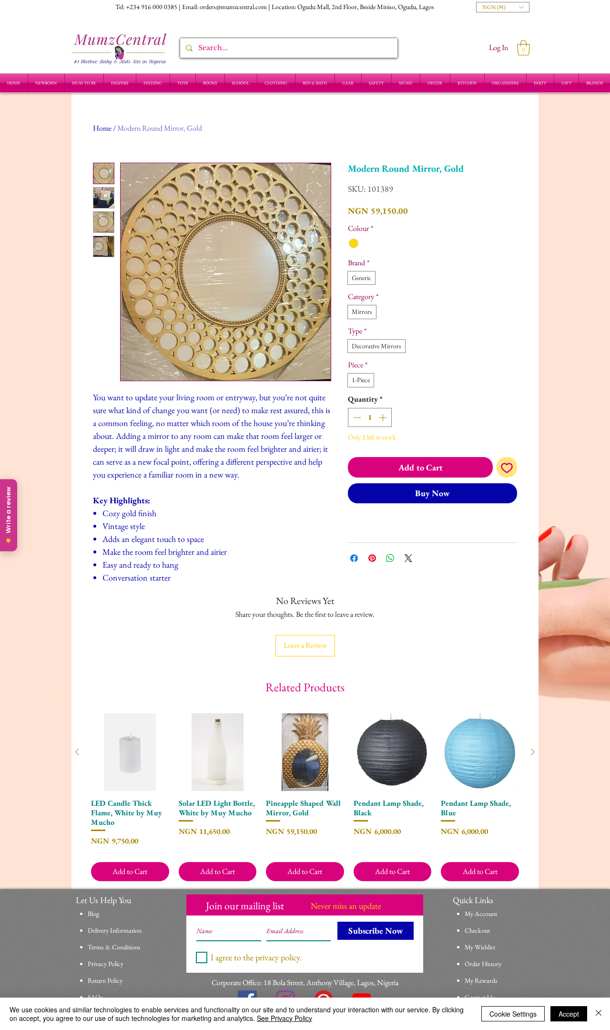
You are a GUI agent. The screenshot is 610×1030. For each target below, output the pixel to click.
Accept (569, 1014)
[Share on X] (408, 558)
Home (102, 128)
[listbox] (502, 7)
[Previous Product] (77, 752)
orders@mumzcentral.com (233, 6)
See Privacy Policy (284, 1018)
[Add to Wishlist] (507, 467)
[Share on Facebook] (354, 558)
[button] (502, 7)
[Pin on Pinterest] (372, 558)
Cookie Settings (513, 1014)
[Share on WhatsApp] (390, 558)
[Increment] (383, 417)
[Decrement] (356, 417)
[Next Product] (533, 752)
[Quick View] (130, 752)
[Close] (598, 1013)
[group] (305, 797)
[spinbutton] (370, 417)
